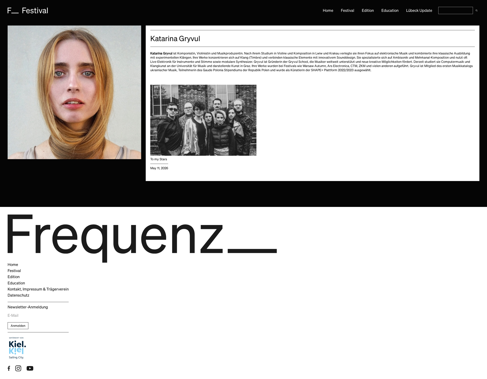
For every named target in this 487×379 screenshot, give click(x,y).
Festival (347, 10)
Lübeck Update (419, 10)
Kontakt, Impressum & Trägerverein (38, 289)
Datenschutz (18, 295)
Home (328, 10)
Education (390, 10)
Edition (368, 10)
